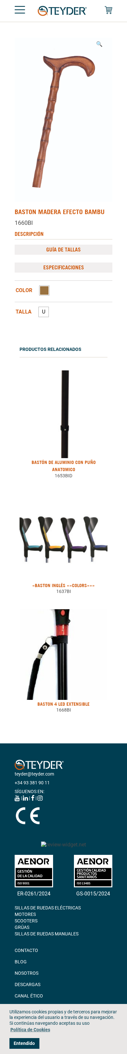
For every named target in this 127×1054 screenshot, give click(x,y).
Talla (24, 312)
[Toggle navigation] (20, 11)
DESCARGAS (27, 984)
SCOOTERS (26, 920)
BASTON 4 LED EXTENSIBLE (63, 704)
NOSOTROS (26, 973)
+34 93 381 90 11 (32, 782)
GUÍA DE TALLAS (63, 249)
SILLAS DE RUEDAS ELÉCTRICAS (48, 907)
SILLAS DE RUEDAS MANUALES (46, 933)
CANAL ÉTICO (29, 995)
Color (24, 290)
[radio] (44, 290)
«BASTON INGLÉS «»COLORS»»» (63, 585)
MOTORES (25, 914)
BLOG (21, 961)
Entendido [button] (24, 1043)
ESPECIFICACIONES (63, 267)
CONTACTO (26, 950)
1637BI (63, 591)
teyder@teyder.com (34, 774)
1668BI (63, 710)
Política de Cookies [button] (30, 1030)
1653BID (63, 475)
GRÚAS (22, 927)
